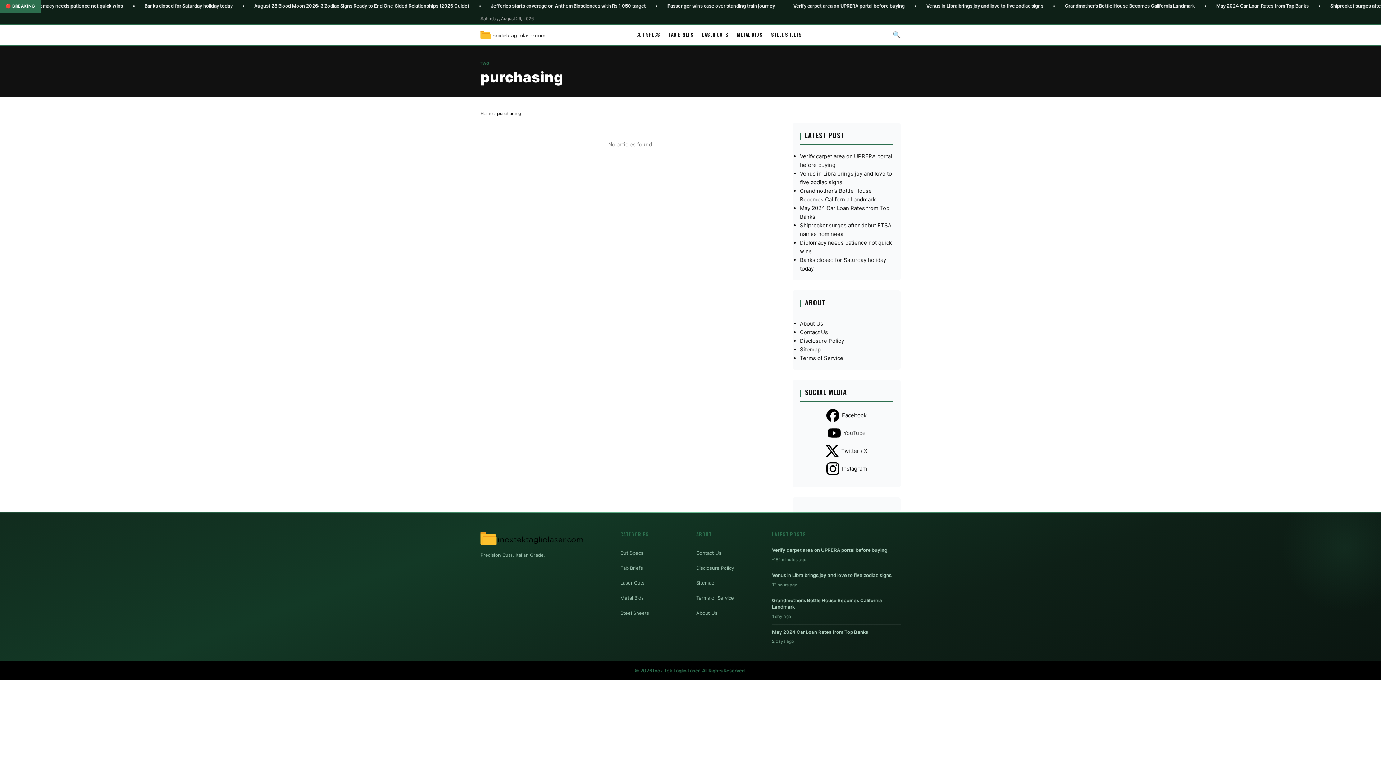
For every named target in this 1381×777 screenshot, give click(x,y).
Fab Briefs (681, 34)
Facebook (854, 415)
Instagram (854, 468)
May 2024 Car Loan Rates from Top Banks (1203, 6)
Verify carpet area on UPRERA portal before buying (790, 6)
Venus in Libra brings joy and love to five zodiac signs (925, 6)
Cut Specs (648, 34)
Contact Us (814, 332)
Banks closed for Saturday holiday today (130, 6)
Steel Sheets (786, 34)
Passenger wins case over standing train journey (662, 6)
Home (486, 113)
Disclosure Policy (822, 340)
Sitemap (810, 349)
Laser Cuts (715, 34)
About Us (811, 323)
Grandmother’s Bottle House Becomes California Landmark (1071, 6)
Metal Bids (749, 34)
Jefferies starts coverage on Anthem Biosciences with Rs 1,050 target (509, 6)
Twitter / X (854, 450)
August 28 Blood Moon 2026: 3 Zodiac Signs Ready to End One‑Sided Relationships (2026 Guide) (302, 6)
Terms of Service (821, 358)
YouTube (854, 433)
